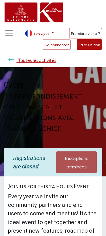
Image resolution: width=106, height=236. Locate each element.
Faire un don (89, 44)
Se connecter (57, 44)
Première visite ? (85, 33)
